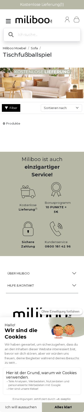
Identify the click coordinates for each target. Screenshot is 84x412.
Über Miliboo (18, 273)
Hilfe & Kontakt (20, 285)
